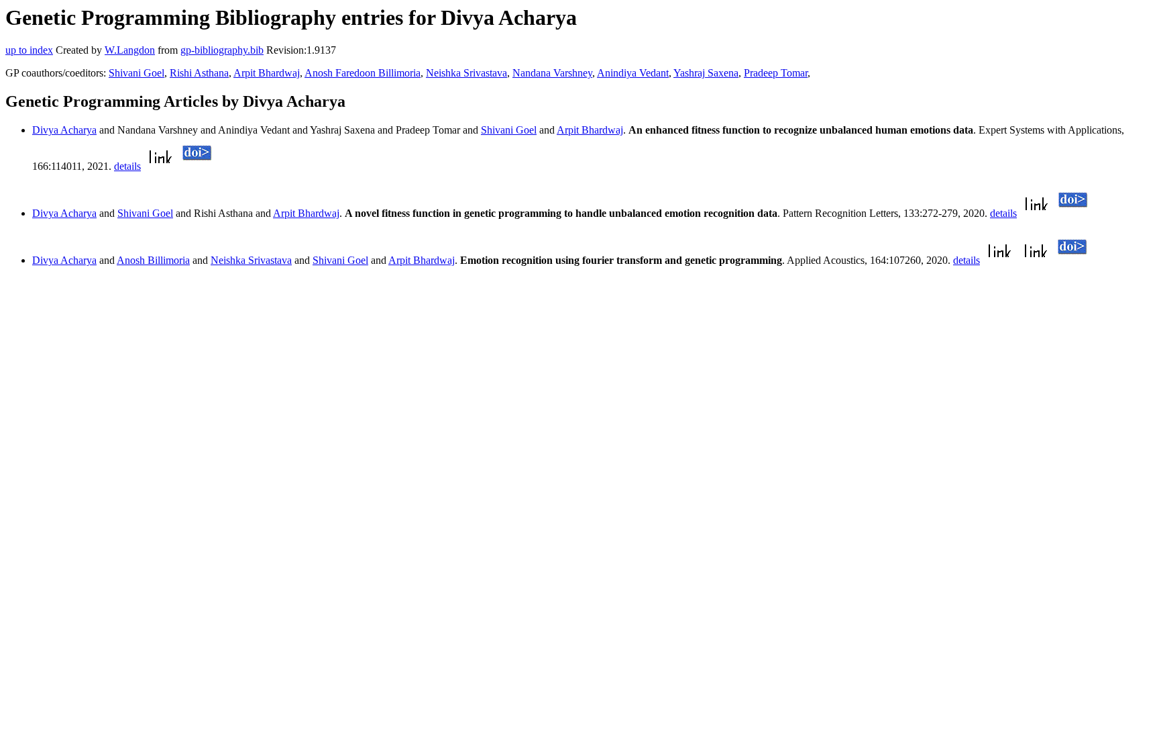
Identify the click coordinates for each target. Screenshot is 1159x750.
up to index (29, 50)
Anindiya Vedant (633, 73)
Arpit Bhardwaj (266, 73)
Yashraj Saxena (705, 73)
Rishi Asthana (199, 73)
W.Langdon (130, 50)
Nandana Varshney (552, 73)
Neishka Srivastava (466, 73)
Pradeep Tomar (776, 73)
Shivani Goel (136, 73)
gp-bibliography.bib (222, 50)
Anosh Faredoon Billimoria (363, 73)
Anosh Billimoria (153, 260)
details (127, 166)
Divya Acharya (64, 130)
